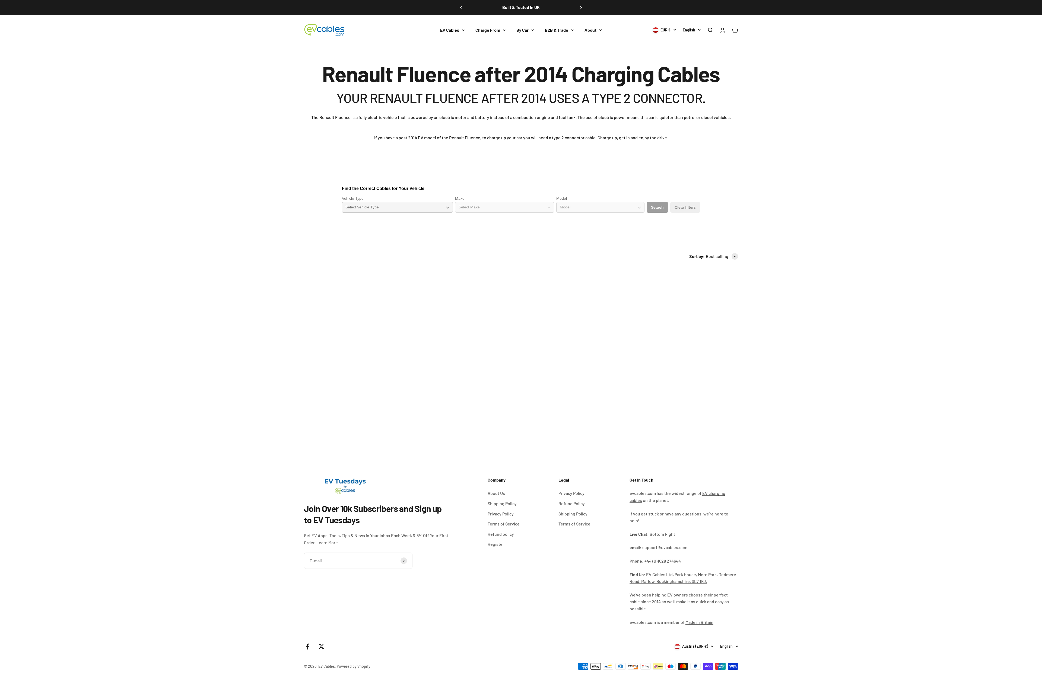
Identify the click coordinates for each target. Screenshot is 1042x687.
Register (496, 544)
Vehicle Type (353, 198)
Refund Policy (571, 503)
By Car (522, 30)
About (590, 30)
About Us (496, 493)
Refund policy (501, 534)
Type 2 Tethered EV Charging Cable (484, 418)
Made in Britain (699, 622)
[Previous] (461, 7)
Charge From (487, 30)
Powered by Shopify (353, 666)
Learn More (327, 542)
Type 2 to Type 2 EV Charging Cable (337, 418)
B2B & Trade (556, 30)
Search (657, 207)
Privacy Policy (501, 513)
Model (561, 198)
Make (460, 198)
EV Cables (449, 30)
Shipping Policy (502, 503)
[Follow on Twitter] (321, 646)
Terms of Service (504, 523)
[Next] (581, 7)
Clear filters (685, 207)
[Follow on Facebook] (307, 646)
